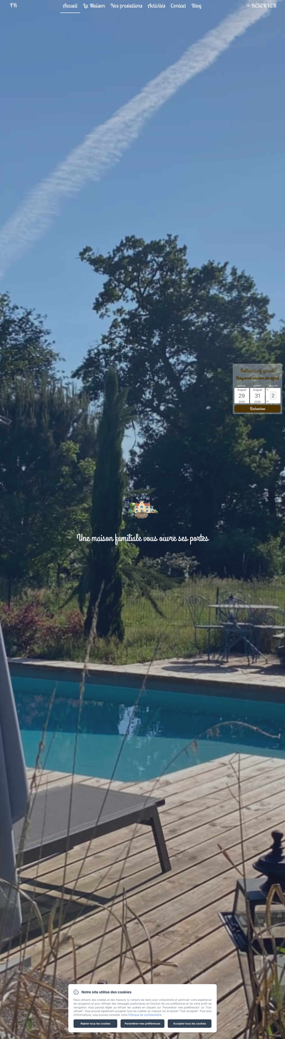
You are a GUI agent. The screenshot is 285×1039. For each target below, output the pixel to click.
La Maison (94, 5)
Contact (178, 5)
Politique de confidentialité (144, 1014)
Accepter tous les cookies (189, 1023)
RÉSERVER (263, 5)
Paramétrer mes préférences (142, 1023)
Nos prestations (126, 5)
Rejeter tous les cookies (95, 1023)
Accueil (70, 5)
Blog (196, 5)
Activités (156, 5)
